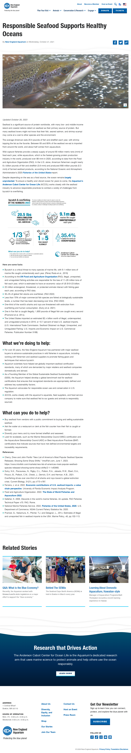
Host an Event (107, 4)
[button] (115, 4)
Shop (43, 721)
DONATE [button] (105, 11)
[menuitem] (79, 4)
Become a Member (91, 4)
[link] (22, 579)
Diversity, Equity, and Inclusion (46, 712)
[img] (50, 11)
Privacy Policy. (104, 749)
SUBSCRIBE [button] (100, 721)
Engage (91, 10)
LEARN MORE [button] (65, 673)
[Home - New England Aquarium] (11, 7)
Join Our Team (48, 732)
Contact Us (69, 704)
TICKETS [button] (120, 11)
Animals (56, 10)
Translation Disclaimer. (119, 749)
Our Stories (47, 726)
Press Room (69, 715)
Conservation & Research (73, 10)
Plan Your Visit (42, 10)
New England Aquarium (15, 42)
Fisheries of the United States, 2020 (59, 506)
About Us (45, 704)
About (79, 4)
